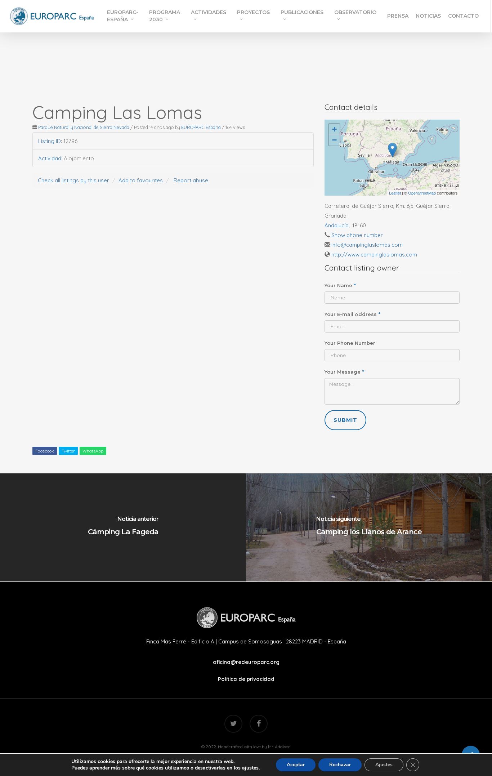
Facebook (44, 451)
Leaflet (395, 193)
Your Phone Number (350, 343)
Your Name (340, 285)
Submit (345, 420)
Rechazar (340, 764)
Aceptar (296, 764)
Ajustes (384, 764)
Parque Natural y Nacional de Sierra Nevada (83, 127)
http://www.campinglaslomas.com (374, 254)
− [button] (334, 139)
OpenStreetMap (422, 193)
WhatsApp (92, 451)
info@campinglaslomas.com (367, 244)
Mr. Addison (279, 746)
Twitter (68, 451)
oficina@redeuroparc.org (246, 662)
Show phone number (357, 235)
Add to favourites (140, 180)
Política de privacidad (246, 678)
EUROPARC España (201, 127)
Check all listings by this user (73, 180)
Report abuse (191, 180)
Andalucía (337, 225)
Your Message (344, 372)
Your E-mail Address (352, 314)
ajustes (250, 768)
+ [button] (334, 129)
